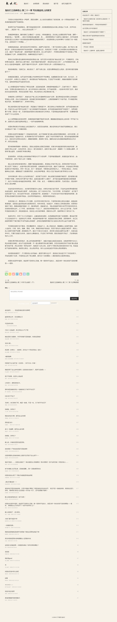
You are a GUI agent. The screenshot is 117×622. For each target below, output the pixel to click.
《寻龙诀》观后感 (88, 47)
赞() (74, 274)
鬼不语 (56, 3)
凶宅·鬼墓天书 (66, 3)
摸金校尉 (46, 3)
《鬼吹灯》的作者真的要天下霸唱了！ (94, 32)
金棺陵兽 (36, 3)
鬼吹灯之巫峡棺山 (29, 13)
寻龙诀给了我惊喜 (88, 39)
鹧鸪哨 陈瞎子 (87, 43)
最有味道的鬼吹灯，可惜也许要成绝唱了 (95, 24)
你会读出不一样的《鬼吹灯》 (91, 15)
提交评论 (74, 299)
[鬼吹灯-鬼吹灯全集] (11, 3)
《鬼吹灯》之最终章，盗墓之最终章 (93, 50)
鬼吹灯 (26, 3)
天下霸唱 (58, 617)
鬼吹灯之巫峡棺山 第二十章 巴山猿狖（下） (20, 282)
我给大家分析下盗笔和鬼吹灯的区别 (93, 36)
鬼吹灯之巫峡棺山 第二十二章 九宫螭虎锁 (64, 282)
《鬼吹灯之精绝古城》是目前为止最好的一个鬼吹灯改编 (96, 20)
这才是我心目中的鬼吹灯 (90, 28)
